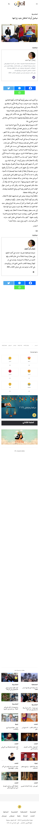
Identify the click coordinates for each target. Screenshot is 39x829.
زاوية (16, 724)
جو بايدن (26, 142)
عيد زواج (10, 345)
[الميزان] (19, 4)
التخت (36, 724)
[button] (19, 433)
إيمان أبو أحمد (30, 60)
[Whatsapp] (19, 92)
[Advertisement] (19, 582)
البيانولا (5, 812)
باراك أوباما (25, 117)
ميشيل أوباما (24, 100)
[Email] (33, 77)
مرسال (4, 816)
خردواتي (11, 816)
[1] (37, 231)
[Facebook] (30, 88)
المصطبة (35, 685)
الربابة (25, 816)
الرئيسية (33, 812)
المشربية (35, 14)
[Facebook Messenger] (19, 88)
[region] (19, 433)
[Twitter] (8, 88)
